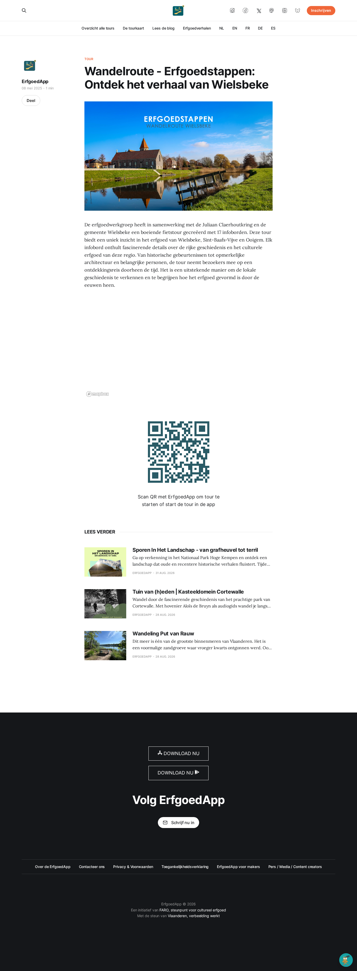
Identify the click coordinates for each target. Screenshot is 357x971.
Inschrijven (321, 10)
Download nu (180, 753)
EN (234, 28)
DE (260, 28)
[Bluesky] (298, 10)
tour (88, 59)
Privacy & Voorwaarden (133, 866)
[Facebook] (245, 10)
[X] (258, 10)
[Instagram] (232, 10)
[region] (178, 346)
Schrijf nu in (182, 822)
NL (221, 28)
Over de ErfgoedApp (53, 866)
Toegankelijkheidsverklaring (185, 866)
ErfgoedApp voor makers (238, 866)
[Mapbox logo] (97, 394)
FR (247, 28)
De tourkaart (133, 28)
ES (273, 28)
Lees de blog (163, 28)
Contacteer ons (92, 866)
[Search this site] (24, 10)
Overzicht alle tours (98, 28)
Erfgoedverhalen (197, 28)
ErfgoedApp (35, 81)
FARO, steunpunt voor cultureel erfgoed (192, 910)
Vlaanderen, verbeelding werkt (194, 915)
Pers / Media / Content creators (295, 866)
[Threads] (285, 10)
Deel (31, 100)
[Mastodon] (271, 10)
